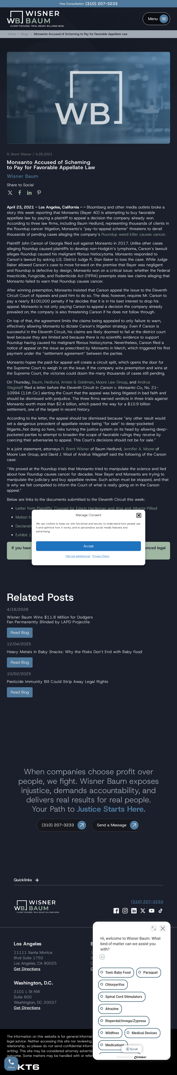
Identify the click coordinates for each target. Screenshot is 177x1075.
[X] (12, 192)
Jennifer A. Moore (138, 449)
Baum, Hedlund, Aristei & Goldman (63, 382)
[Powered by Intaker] (140, 1057)
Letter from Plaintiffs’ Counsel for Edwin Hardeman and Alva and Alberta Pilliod (86, 508)
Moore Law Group (111, 382)
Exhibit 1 (23, 535)
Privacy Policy (100, 556)
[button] (139, 515)
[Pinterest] (40, 192)
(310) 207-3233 (101, 4)
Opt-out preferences (78, 556)
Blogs (25, 34)
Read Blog (20, 632)
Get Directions (27, 969)
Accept (88, 546)
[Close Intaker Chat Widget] (162, 928)
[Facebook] (21, 192)
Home (12, 34)
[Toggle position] (153, 928)
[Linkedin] (31, 192)
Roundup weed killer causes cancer (133, 234)
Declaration (26, 526)
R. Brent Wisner (75, 449)
